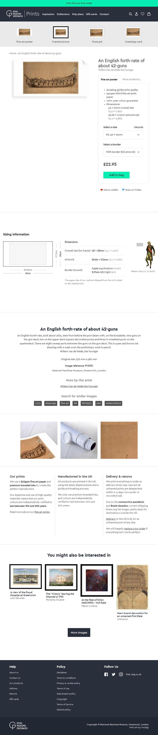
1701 (38, 403)
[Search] (130, 13)
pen (99, 403)
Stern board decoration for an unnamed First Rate (132, 615)
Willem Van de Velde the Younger (115, 70)
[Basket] (149, 13)
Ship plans (78, 14)
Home (12, 53)
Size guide (138, 127)
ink (75, 403)
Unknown (122, 619)
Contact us (14, 678)
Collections (63, 14)
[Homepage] (23, 14)
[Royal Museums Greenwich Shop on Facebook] (106, 675)
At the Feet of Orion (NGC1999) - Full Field (93, 601)
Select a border (112, 144)
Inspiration (48, 14)
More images (79, 632)
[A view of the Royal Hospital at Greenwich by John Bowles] (25, 576)
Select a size (123, 127)
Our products (16, 683)
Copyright (62, 699)
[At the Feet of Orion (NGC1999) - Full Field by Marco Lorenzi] (97, 580)
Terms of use (63, 688)
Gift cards (91, 14)
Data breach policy (66, 694)
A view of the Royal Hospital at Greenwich (23, 594)
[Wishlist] (143, 13)
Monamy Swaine (55, 599)
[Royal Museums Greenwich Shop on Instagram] (121, 675)
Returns (13, 694)
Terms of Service (65, 704)
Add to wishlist (110, 190)
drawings (51, 403)
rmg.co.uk (136, 674)
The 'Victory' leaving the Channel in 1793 (60, 595)
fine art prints (42, 512)
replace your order (134, 528)
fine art (65, 403)
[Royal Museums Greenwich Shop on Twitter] (113, 675)
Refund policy (64, 710)
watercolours (113, 403)
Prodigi (145, 727)
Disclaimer (62, 673)
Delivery (110, 519)
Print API (133, 727)
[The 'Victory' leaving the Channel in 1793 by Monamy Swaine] (61, 577)
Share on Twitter (133, 190)
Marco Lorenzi (89, 605)
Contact (104, 14)
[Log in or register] (136, 13)
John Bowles (17, 598)
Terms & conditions (66, 678)
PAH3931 (87, 403)
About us (13, 673)
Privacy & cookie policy (68, 683)
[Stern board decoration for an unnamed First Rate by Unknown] (132, 609)
